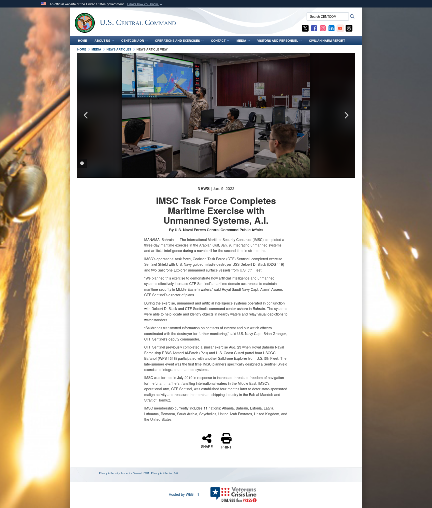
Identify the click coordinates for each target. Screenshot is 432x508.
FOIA (147, 473)
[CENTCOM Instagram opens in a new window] (323, 27)
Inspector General (131, 473)
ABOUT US (102, 40)
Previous (86, 115)
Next (346, 115)
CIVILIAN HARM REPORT (327, 40)
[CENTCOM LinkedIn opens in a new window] (332, 27)
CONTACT (218, 40)
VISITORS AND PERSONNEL (277, 40)
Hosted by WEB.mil (184, 494)
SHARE (207, 446)
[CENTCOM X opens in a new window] (305, 27)
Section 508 (171, 473)
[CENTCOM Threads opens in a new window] (349, 27)
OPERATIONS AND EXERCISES (177, 40)
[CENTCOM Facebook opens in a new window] (314, 27)
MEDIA (241, 40)
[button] (145, 4)
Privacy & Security (109, 473)
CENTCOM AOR (132, 40)
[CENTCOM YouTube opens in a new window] (340, 27)
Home (82, 40)
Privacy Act (157, 473)
